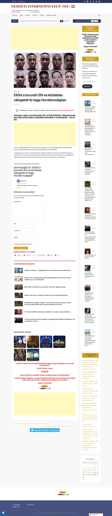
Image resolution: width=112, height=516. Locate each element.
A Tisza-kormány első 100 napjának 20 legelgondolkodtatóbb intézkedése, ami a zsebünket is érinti (90, 236)
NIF (92, 101)
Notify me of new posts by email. (23, 244)
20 (90, 472)
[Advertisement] (44, 38)
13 (90, 470)
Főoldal (14, 15)
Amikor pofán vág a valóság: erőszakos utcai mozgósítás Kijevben (90, 171)
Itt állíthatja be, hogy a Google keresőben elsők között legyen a (46, 110)
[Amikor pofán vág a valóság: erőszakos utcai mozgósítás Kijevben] (87, 164)
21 (93, 472)
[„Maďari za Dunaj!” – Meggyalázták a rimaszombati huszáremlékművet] (87, 103)
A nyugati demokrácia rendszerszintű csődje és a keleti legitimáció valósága (90, 391)
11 (86, 470)
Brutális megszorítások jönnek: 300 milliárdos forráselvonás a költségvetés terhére (90, 296)
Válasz (18, 187)
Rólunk (14, 1)
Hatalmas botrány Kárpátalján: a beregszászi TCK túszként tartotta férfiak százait (90, 398)
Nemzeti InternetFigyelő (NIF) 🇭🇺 (43, 6)
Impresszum (21, 1)
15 (95, 470)
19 (88, 472)
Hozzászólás (17, 201)
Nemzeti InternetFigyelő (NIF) (49, 513)
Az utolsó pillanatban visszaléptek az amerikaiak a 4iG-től (90, 275)
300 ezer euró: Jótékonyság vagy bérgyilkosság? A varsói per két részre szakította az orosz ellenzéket (90, 129)
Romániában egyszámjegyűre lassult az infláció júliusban (59, 426)
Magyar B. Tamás (51, 15)
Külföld (34, 15)
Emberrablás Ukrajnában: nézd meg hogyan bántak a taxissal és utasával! (90, 383)
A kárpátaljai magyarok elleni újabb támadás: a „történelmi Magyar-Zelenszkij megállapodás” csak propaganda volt (90, 408)
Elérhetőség (30, 504)
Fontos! (42, 15)
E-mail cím (17, 230)
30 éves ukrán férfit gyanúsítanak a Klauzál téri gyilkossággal (32, 423)
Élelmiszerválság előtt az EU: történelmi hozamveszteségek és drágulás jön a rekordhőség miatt (90, 340)
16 (97, 470)
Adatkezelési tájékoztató (16, 506)
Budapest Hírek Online (91, 355)
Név (15, 223)
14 (93, 470)
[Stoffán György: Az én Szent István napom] (87, 251)
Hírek (21, 15)
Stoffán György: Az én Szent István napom (90, 256)
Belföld (27, 15)
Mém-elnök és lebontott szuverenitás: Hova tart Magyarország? (90, 151)
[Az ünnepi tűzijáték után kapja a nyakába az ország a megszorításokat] (87, 210)
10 (83, 470)
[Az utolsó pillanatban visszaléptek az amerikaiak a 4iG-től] (87, 268)
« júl (83, 479)
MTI (19, 91)
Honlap (16, 237)
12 (88, 470)
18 (86, 472)
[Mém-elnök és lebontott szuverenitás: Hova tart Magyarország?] (87, 144)
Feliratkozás (87, 86)
